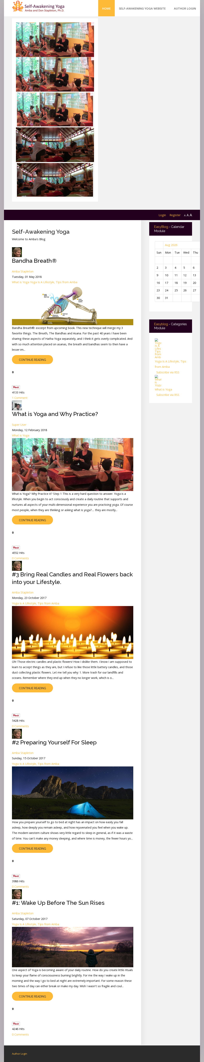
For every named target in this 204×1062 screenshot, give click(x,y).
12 (184, 275)
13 (194, 275)
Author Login (185, 8)
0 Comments (20, 558)
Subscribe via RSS (167, 372)
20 (194, 283)
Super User (19, 425)
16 (158, 283)
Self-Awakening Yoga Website (142, 8)
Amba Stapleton (22, 271)
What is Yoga (20, 282)
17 (166, 283)
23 (158, 290)
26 (184, 290)
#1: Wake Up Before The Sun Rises (58, 902)
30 (158, 298)
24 (166, 290)
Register (175, 215)
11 (176, 275)
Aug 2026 (171, 245)
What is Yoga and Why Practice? (55, 414)
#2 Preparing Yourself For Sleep (54, 742)
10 (166, 275)
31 (166, 298)
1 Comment (19, 398)
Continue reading (32, 359)
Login (162, 215)
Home (106, 8)
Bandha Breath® (34, 260)
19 (184, 283)
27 (194, 290)
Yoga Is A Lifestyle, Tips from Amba (53, 282)
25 (176, 290)
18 (176, 283)
